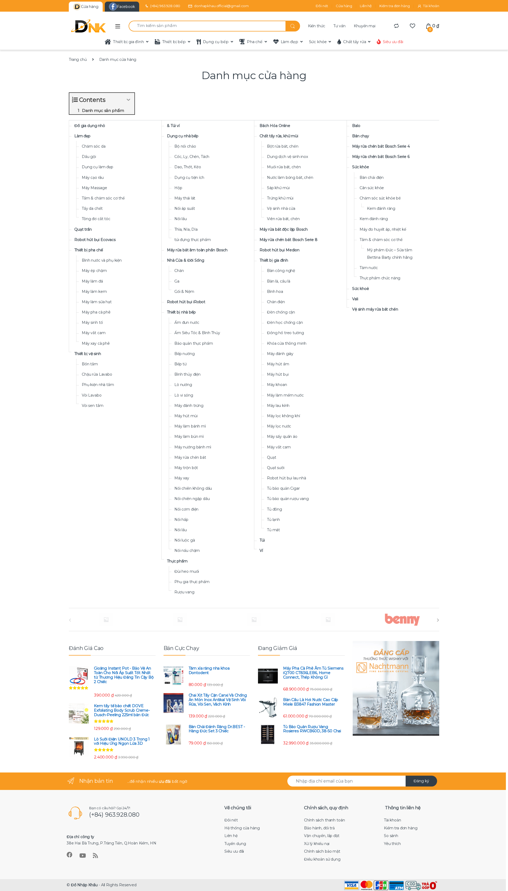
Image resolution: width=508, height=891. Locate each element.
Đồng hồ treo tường (285, 332)
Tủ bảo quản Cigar (283, 488)
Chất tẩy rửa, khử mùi (279, 136)
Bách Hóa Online (275, 125)
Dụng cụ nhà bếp (182, 136)
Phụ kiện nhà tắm (98, 384)
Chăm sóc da (93, 146)
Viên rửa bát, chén (283, 218)
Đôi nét (322, 6)
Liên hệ (366, 6)
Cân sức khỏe (372, 187)
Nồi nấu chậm (187, 550)
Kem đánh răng (381, 208)
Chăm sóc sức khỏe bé (380, 198)
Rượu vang (184, 592)
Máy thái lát (184, 198)
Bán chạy (360, 136)
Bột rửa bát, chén (282, 146)
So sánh (391, 835)
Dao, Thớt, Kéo (187, 167)
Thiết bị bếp (174, 41)
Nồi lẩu (180, 218)
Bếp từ (180, 364)
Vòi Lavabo (92, 395)
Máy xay (181, 478)
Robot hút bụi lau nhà (286, 478)
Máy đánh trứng (188, 405)
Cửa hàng (344, 6)
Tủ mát (273, 530)
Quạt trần (83, 229)
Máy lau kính (278, 405)
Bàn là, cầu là (278, 281)
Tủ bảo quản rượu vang (288, 498)
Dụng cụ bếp (216, 41)
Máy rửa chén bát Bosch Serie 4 (381, 146)
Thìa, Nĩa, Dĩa (186, 229)
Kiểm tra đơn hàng (394, 6)
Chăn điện (276, 301)
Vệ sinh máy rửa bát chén (375, 309)
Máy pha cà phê (96, 312)
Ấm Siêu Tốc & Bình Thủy (197, 332)
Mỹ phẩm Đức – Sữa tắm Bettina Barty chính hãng (389, 254)
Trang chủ (78, 59)
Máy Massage (94, 187)
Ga (176, 281)
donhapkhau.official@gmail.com (221, 6)
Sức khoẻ (360, 288)
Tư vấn (339, 26)
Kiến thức (316, 26)
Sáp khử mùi (278, 187)
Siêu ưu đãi (393, 41)
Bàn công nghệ (281, 270)
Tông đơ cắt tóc (96, 218)
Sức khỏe (318, 41)
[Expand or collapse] (128, 100)
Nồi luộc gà (184, 540)
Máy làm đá (92, 281)
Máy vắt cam (93, 332)
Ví (261, 550)
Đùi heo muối (186, 571)
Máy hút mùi (185, 415)
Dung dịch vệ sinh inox (287, 156)
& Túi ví (173, 125)
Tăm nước (369, 267)
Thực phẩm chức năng (380, 278)
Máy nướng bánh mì (192, 447)
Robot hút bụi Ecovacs (95, 239)
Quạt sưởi (275, 467)
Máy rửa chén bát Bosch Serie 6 (381, 156)
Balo (356, 125)
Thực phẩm (177, 561)
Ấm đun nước (186, 322)
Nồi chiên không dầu (193, 488)
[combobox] (207, 26)
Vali (355, 299)
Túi (262, 540)
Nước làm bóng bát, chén (290, 177)
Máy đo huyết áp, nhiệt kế (383, 229)
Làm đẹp (289, 41)
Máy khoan (277, 384)
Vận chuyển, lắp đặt (321, 835)
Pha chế (254, 41)
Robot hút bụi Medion (280, 250)
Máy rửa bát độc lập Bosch (284, 229)
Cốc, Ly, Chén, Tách (191, 156)
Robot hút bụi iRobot (186, 301)
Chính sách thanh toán (324, 820)
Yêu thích (392, 843)
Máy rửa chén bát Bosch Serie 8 (289, 239)
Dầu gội (89, 156)
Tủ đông (274, 509)
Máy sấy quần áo (282, 436)
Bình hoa (275, 291)
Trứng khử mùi (280, 198)
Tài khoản (431, 6)
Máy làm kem (94, 291)
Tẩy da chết (92, 208)
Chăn (179, 270)
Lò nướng (183, 384)
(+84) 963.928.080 (165, 6)
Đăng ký (421, 781)
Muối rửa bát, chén (284, 167)
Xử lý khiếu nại (316, 843)
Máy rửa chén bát (190, 457)
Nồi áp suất (184, 208)
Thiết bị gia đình (128, 41)
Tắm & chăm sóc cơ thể (103, 198)
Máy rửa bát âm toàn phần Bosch (197, 250)
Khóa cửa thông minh (286, 343)
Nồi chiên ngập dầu (192, 498)
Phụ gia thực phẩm (192, 581)
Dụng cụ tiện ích (189, 177)
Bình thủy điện (187, 374)
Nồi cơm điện (186, 509)
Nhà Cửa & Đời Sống (185, 260)
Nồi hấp (181, 519)
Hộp (178, 187)
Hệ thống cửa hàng (242, 828)
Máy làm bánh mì (190, 426)
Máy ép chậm (94, 270)
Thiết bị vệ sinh (87, 353)
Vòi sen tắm (92, 405)
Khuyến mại (364, 26)
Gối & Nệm (184, 291)
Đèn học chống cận (285, 322)
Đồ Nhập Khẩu (84, 885)
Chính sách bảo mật (322, 851)
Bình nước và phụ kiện (102, 260)
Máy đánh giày (280, 353)
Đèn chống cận (281, 312)
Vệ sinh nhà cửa (281, 208)
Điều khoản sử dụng (322, 859)
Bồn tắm (90, 364)
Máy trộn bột (186, 467)
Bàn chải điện (372, 177)
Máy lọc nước (279, 426)
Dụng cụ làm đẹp (97, 167)
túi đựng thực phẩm (192, 239)
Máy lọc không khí (283, 415)
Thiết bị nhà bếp (181, 312)
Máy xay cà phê (96, 343)
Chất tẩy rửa (354, 41)
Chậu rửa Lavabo (97, 374)
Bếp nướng (184, 353)
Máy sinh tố (92, 322)
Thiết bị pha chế (88, 250)
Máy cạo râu (92, 177)
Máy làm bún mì (189, 436)
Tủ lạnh (273, 519)
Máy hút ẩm (278, 364)
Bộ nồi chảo (185, 146)
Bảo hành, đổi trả (319, 828)
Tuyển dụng (235, 843)
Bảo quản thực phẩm (193, 343)
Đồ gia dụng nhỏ (89, 125)
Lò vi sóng (183, 395)
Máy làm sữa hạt (97, 301)
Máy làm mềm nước (285, 395)
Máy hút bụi (277, 374)
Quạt (271, 457)
